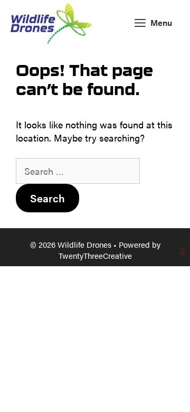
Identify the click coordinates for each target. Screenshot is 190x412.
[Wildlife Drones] (51, 22)
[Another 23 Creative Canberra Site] (95, 252)
